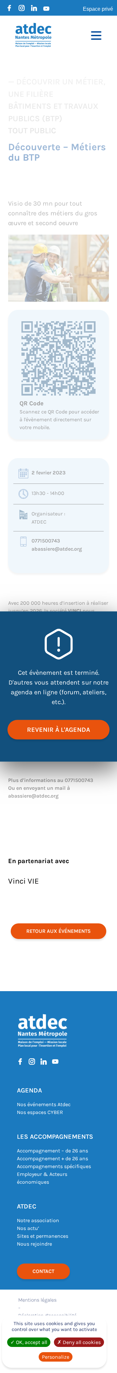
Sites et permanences (42, 1236)
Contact (43, 1271)
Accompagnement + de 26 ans (52, 1158)
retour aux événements (58, 931)
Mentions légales (37, 1300)
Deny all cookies (81, 1342)
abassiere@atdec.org (57, 549)
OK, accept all (31, 1342)
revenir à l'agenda (58, 729)
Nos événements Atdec (44, 1104)
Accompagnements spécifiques (54, 1166)
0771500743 (46, 541)
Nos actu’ (28, 1228)
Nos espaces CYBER (40, 1112)
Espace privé (98, 9)
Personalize (55, 1357)
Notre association (38, 1220)
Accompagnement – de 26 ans (52, 1151)
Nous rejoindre (34, 1244)
